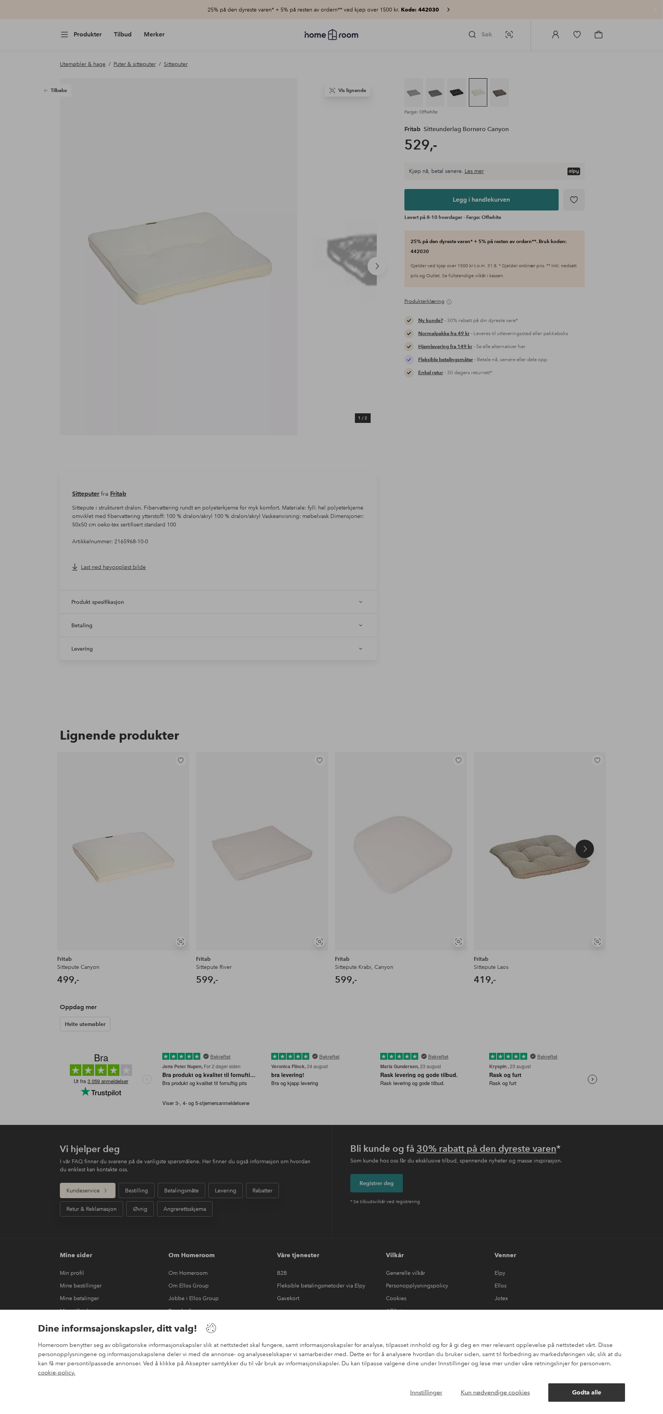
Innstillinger (426, 1392)
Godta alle (586, 1392)
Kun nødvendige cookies (495, 1392)
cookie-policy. (56, 1372)
